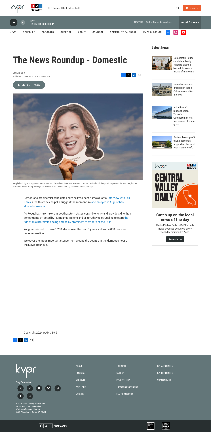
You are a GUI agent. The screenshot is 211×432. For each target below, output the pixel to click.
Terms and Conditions (127, 387)
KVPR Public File (165, 373)
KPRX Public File (165, 366)
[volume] (22, 22)
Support (66, 32)
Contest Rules (164, 380)
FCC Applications (124, 394)
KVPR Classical (153, 32)
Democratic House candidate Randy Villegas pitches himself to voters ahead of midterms (183, 64)
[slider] (27, 22)
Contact (80, 394)
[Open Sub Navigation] (18, 32)
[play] (13, 22)
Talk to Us (121, 366)
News (13, 32)
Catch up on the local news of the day (175, 217)
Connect (97, 32)
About (82, 32)
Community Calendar (123, 32)
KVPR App (81, 387)
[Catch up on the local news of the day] (175, 185)
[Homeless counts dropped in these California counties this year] (162, 89)
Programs (81, 373)
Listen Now (175, 239)
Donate (193, 8)
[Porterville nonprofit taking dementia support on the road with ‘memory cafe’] (162, 142)
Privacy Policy (123, 380)
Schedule (29, 32)
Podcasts (48, 32)
